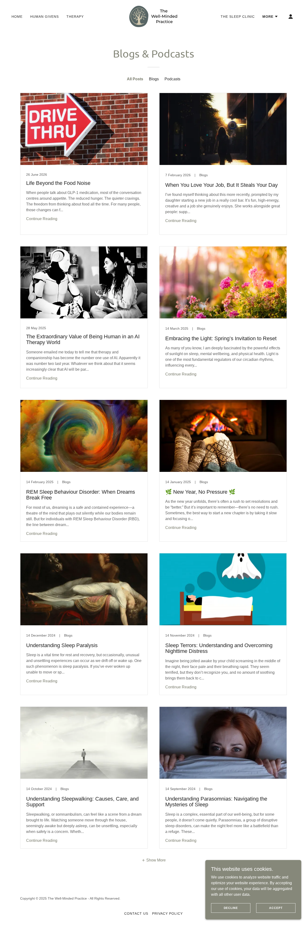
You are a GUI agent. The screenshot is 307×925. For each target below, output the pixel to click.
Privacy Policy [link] (167, 913)
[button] (270, 16)
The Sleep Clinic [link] (238, 16)
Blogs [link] (154, 79)
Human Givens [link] (44, 16)
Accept (275, 907)
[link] (153, 16)
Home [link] (17, 16)
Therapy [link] (75, 16)
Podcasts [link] (172, 79)
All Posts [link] (135, 79)
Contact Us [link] (136, 913)
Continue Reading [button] (41, 219)
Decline (231, 907)
